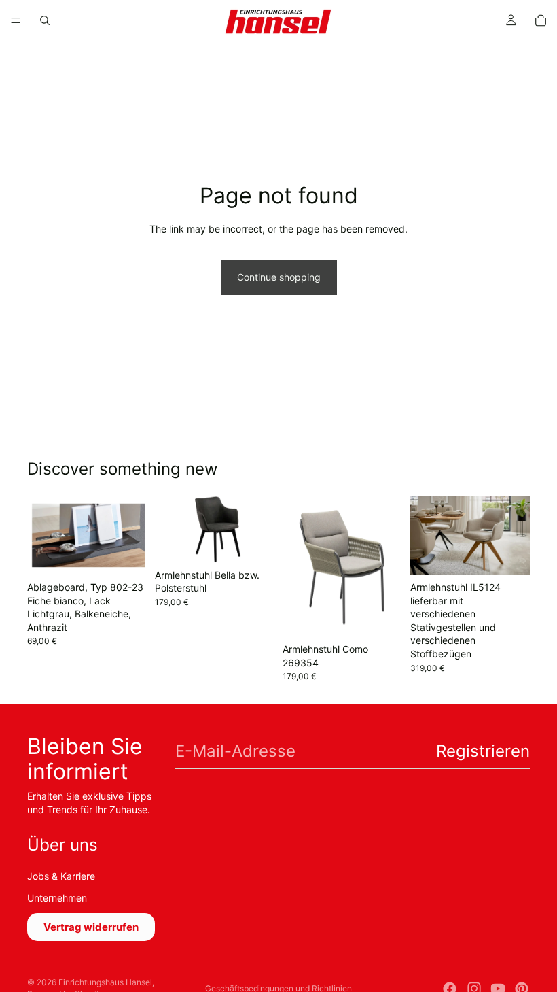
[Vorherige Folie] (170, 529)
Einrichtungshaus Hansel (105, 982)
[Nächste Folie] (259, 529)
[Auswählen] (509, 554)
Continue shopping (279, 277)
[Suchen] (45, 20)
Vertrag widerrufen (91, 927)
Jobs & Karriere (61, 876)
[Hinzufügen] (125, 554)
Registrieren (483, 751)
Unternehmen (57, 898)
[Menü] (15, 20)
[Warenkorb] (541, 20)
